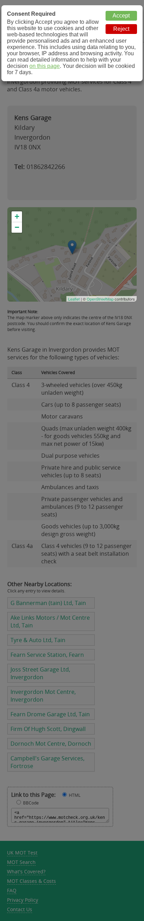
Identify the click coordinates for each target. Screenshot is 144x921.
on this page (44, 66)
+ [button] (17, 216)
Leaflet (74, 299)
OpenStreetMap (100, 299)
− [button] (17, 227)
